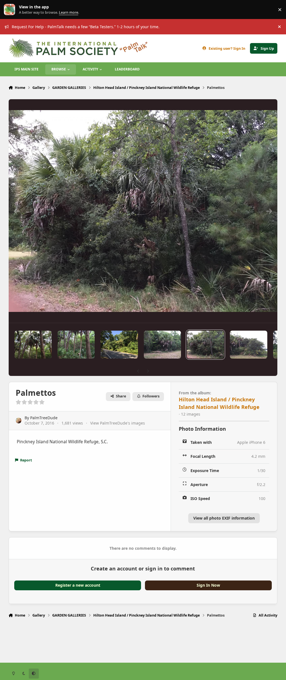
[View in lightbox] (143, 211)
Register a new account (77, 585)
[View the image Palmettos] (33, 345)
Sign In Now (208, 585)
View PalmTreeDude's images (117, 423)
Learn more (11, 9)
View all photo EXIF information (224, 518)
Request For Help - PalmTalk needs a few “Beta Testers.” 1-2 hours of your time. (85, 26)
